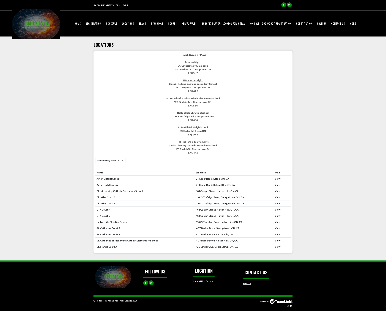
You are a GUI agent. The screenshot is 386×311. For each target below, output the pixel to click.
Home (78, 23)
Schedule (111, 23)
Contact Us (338, 23)
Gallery (321, 23)
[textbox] (193, 103)
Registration (93, 23)
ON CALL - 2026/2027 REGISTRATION (270, 23)
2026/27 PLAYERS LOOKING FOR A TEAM (223, 23)
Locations (128, 23)
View (277, 178)
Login (290, 305)
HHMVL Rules (189, 23)
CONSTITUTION (304, 23)
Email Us (247, 283)
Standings (157, 23)
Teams (142, 23)
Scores (172, 23)
